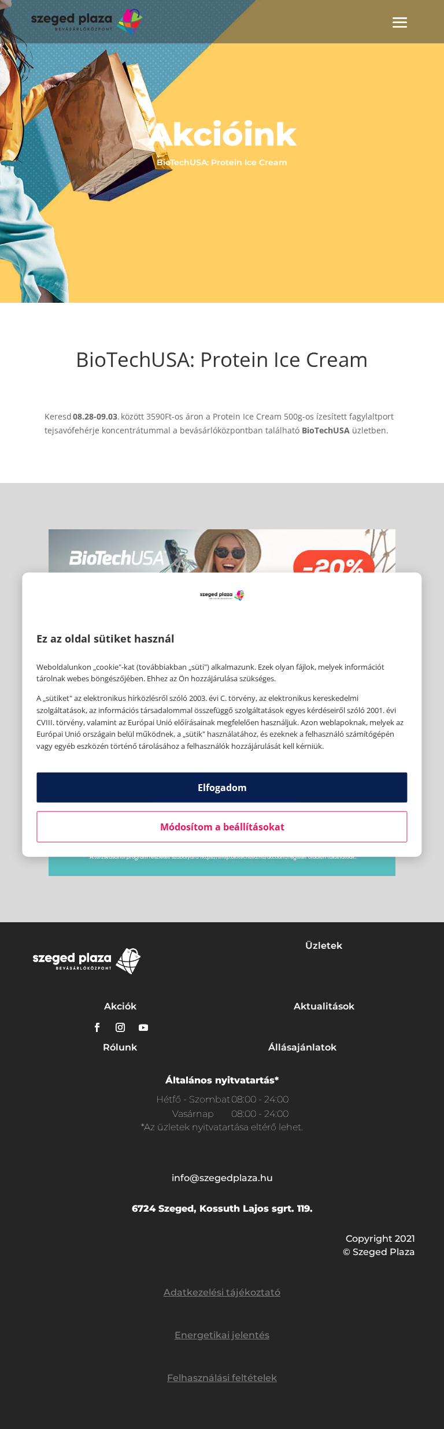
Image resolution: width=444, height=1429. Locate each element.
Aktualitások (324, 1006)
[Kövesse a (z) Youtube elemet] (143, 1027)
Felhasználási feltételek (222, 1377)
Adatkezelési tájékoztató (222, 1292)
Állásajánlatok (302, 1047)
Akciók (120, 1006)
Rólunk (120, 1047)
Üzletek (323, 945)
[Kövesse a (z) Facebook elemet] (97, 1027)
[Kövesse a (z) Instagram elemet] (120, 1027)
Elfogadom (222, 787)
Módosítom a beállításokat (222, 827)
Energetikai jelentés (222, 1335)
